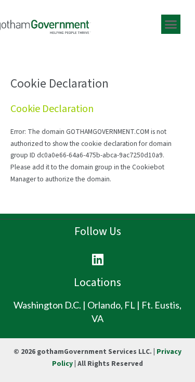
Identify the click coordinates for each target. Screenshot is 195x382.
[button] (171, 24)
